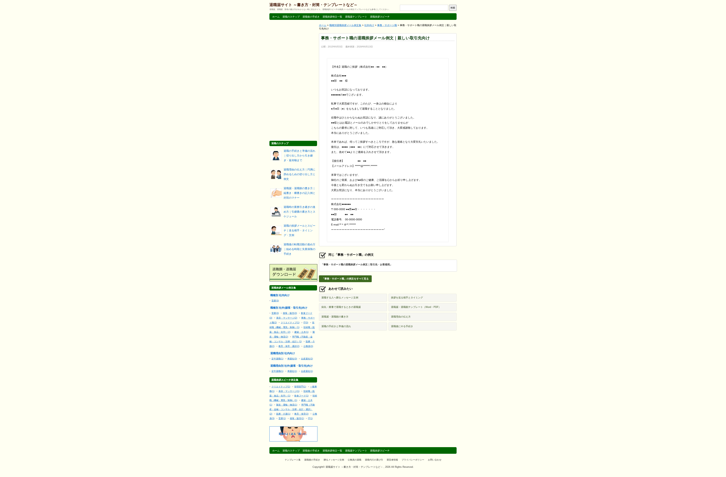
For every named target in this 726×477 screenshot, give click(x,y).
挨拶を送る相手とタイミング (407, 297)
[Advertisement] (388, 360)
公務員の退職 (354, 459)
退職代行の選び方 (374, 459)
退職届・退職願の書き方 (334, 316)
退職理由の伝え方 (401, 316)
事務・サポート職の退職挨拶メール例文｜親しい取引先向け (375, 38)
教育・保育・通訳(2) (288, 346)
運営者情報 (392, 459)
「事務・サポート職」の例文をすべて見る (345, 278)
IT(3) (305, 322)
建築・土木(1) (301, 332)
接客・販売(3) (290, 313)
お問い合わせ (434, 459)
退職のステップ (291, 16)
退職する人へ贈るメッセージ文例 (339, 297)
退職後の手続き (311, 16)
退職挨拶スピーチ (380, 16)
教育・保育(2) (301, 414)
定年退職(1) (277, 358)
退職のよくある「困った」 (293, 433)
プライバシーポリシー (413, 459)
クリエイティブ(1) (290, 322)
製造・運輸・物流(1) (286, 404)
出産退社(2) (307, 358)
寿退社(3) (292, 358)
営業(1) (282, 418)
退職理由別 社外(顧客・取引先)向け (291, 365)
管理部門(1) (300, 386)
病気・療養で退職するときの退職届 (341, 307)
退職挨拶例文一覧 (332, 16)
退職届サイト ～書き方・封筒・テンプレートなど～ (313, 5)
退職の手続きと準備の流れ (336, 326)
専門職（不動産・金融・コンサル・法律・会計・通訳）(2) (292, 409)
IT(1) (310, 418)
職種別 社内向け (280, 295)
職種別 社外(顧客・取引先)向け (288, 307)
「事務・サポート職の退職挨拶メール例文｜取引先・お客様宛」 (356, 264)
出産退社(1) (307, 371)
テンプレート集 (293, 459)
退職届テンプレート (356, 16)
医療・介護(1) (283, 414)
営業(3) (275, 300)
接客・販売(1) (297, 418)
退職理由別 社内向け (282, 353)
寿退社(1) (292, 371)
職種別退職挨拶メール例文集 (345, 25)
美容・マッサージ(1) (288, 391)
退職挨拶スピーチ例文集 (284, 379)
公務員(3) (308, 346)
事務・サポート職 (387, 25)
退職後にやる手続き (402, 326)
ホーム (276, 16)
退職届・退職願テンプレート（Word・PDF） (416, 307)
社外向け (369, 25)
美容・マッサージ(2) (286, 318)
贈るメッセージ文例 (334, 459)
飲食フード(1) (301, 395)
